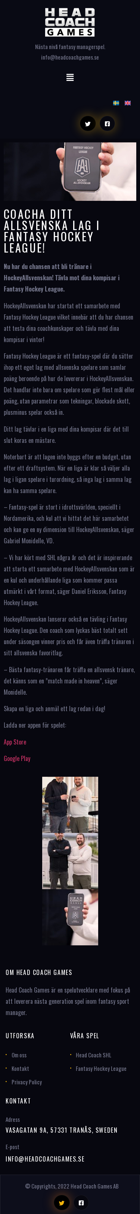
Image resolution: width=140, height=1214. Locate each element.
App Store (15, 741)
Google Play (17, 758)
